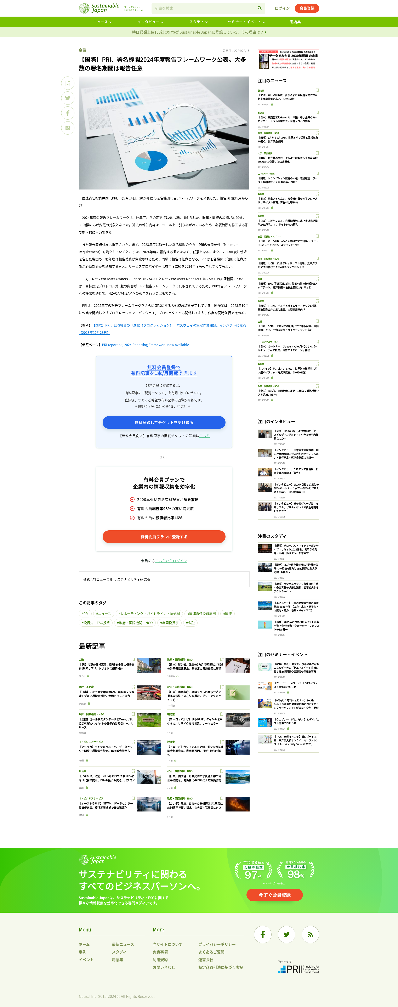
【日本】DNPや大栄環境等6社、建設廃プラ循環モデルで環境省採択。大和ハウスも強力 (106, 694)
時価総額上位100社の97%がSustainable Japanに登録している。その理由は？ (198, 32)
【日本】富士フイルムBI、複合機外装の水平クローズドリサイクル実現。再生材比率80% (287, 200)
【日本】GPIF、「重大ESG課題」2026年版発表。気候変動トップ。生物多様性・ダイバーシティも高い (288, 328)
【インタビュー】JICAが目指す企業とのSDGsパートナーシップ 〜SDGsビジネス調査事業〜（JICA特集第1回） (296, 488)
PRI (86, 613)
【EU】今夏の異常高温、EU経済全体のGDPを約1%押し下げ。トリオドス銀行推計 (106, 666)
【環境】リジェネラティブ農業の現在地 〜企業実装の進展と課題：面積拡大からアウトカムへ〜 (296, 587)
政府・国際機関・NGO (136, 622)
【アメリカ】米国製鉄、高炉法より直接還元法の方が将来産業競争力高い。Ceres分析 (287, 97)
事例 (82, 952)
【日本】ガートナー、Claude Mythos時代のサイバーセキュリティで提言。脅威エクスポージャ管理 (287, 348)
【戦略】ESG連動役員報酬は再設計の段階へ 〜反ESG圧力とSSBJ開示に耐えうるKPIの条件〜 (296, 568)
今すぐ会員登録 (275, 894)
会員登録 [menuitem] (307, 8)
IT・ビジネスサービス (91, 741)
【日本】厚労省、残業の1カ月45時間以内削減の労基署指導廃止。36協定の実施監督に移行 (195, 666)
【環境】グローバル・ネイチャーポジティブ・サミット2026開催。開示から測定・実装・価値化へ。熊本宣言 (296, 549)
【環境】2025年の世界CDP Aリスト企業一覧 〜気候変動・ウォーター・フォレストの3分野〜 (296, 625)
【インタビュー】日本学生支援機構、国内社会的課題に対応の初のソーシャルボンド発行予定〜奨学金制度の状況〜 (296, 453)
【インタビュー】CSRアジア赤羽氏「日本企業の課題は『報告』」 (296, 471)
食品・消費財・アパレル (269, 236)
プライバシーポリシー (217, 944)
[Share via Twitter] (67, 98)
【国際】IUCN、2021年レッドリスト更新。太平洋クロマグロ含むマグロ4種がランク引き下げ (287, 265)
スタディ (196, 21)
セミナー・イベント (244, 21)
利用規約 (160, 959)
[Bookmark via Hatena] (67, 128)
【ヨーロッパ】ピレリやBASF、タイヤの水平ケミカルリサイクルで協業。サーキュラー (194, 721)
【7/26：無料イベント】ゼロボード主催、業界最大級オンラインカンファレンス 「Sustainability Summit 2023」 (296, 740)
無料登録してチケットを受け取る (164, 422)
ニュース (100, 21)
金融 (82, 50)
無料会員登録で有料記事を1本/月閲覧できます (164, 370)
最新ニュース (123, 944)
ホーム (84, 944)
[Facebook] (263, 934)
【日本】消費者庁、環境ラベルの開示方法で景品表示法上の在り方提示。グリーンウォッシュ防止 (194, 696)
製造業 (171, 714)
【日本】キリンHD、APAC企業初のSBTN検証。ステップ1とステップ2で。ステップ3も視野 (288, 243)
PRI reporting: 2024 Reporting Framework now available (145, 344)
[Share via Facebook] (67, 113)
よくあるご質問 (211, 952)
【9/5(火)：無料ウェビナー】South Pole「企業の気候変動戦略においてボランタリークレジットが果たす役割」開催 (296, 703)
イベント (86, 959)
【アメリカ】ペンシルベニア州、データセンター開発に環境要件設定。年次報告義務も (105, 749)
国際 (228, 613)
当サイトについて (167, 944)
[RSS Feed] (310, 934)
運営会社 (205, 959)
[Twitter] (286, 934)
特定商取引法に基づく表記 (220, 967)
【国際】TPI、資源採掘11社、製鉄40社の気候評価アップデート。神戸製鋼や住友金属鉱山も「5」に (287, 285)
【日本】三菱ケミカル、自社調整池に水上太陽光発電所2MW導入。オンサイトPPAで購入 (288, 222)
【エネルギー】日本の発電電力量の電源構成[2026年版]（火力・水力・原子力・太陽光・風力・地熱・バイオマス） (296, 606)
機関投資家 (170, 622)
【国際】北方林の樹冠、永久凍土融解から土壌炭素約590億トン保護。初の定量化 (288, 159)
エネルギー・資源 (266, 173)
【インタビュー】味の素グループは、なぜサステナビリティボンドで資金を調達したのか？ (296, 507)
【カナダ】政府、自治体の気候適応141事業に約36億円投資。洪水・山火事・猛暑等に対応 (195, 805)
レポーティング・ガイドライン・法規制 (150, 613)
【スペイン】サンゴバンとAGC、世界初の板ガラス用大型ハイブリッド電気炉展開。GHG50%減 (287, 370)
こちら (204, 435)
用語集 (295, 21)
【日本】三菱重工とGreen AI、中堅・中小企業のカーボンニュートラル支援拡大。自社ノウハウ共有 (288, 119)
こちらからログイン (171, 560)
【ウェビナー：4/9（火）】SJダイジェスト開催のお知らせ (296, 685)
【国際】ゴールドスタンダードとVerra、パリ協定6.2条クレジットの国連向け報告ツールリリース (106, 723)
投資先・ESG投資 (97, 622)
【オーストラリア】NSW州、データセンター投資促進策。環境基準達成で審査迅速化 (106, 805)
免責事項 (160, 952)
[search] (260, 8)
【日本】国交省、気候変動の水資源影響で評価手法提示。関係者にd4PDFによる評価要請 (194, 778)
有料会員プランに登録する (164, 536)
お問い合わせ (164, 967)
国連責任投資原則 (202, 613)
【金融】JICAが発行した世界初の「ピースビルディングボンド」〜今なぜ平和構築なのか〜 (296, 434)
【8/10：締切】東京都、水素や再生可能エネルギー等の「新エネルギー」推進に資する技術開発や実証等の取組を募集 (296, 667)
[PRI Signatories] (298, 967)
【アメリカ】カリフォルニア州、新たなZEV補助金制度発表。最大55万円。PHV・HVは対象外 (195, 751)
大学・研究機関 (265, 153)
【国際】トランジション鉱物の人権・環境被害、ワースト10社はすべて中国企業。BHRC (288, 180)
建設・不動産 (86, 687)
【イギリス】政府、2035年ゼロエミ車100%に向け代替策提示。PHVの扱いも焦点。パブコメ (107, 778)
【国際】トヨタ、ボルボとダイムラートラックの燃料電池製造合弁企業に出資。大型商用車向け (287, 307)
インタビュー (148, 21)
